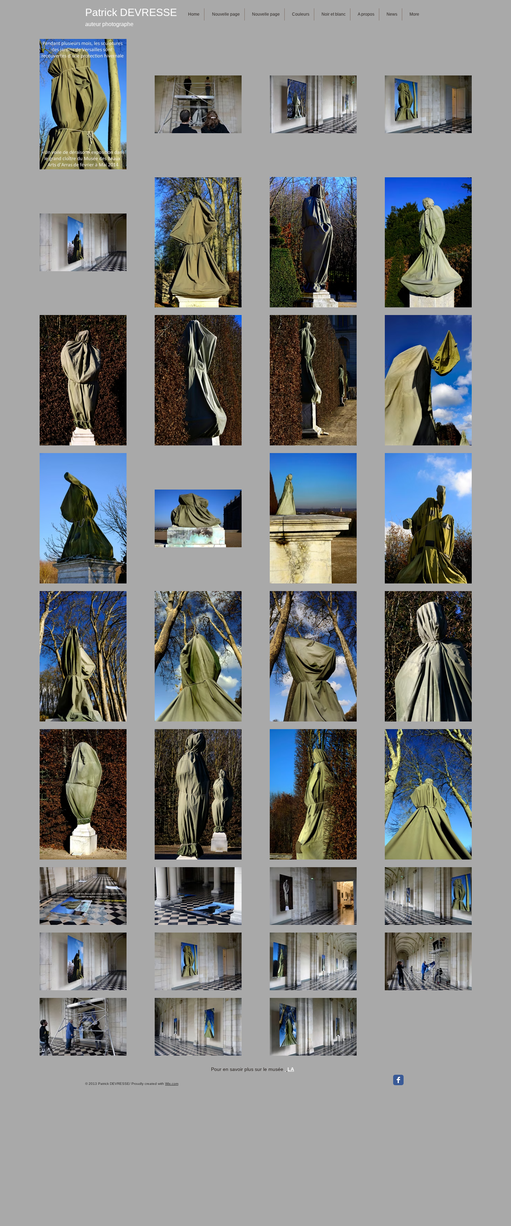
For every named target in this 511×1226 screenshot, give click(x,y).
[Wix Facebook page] (398, 1080)
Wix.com (171, 1084)
